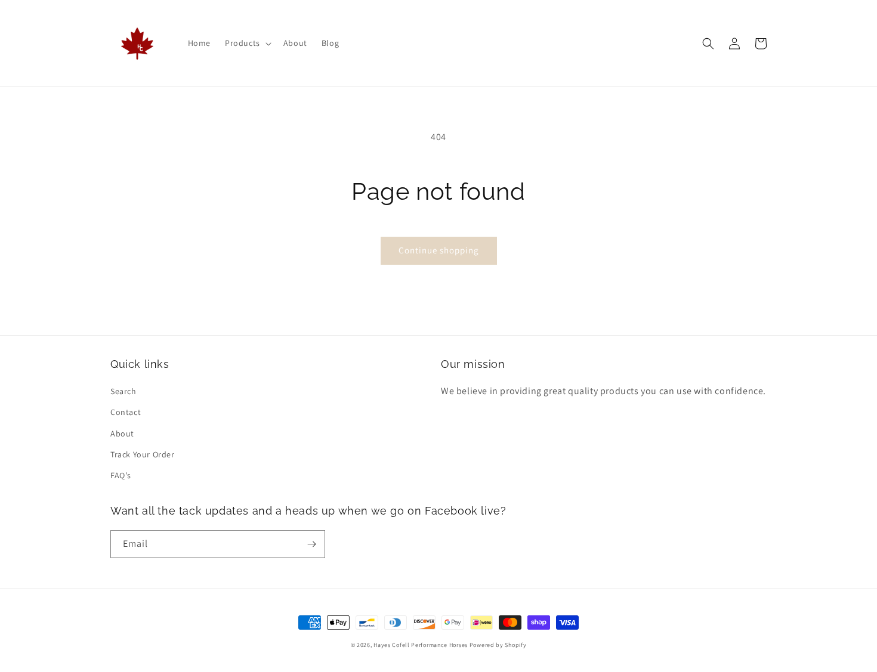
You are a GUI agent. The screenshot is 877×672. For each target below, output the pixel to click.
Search (123, 391)
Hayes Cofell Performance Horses (420, 645)
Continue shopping (439, 250)
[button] (247, 42)
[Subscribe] (311, 544)
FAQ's (120, 475)
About (122, 433)
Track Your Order (142, 454)
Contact (125, 412)
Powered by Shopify (498, 645)
